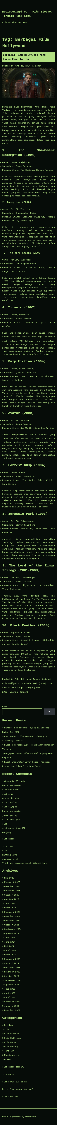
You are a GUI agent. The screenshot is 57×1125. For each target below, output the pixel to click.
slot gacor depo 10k (13, 828)
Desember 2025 (12, 886)
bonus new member (12, 785)
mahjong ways (9, 855)
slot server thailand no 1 (30, 438)
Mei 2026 (9, 878)
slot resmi (8, 846)
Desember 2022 (12, 1010)
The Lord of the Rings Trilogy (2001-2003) (27, 687)
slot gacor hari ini (42, 127)
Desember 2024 (12, 916)
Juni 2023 (9, 993)
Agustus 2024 (11, 933)
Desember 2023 (12, 967)
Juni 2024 (9, 942)
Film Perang (11, 1046)
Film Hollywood (22, 679)
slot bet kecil (10, 790)
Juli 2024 (9, 937)
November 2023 (12, 972)
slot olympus (9, 807)
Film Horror (11, 1042)
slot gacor (8, 839)
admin (38, 66)
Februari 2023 (12, 1002)
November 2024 (12, 920)
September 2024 (12, 929)
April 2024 (10, 950)
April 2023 (10, 997)
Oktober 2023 (11, 976)
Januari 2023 (11, 1006)
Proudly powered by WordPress (19, 1117)
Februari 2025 (12, 912)
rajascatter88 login (13, 781)
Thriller (9, 1051)
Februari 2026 (12, 882)
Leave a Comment (19, 692)
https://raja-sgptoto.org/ (17, 1089)
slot (4, 824)
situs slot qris (11, 819)
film (6, 1029)
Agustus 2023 (11, 984)
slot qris (7, 794)
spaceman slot (10, 859)
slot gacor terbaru (13, 1067)
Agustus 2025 (11, 899)
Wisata (8, 1059)
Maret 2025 (10, 908)
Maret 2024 (10, 955)
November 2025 (12, 891)
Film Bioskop (11, 1034)
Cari (4, 707)
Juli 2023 (9, 989)
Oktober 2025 (11, 895)
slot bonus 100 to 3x (14, 1082)
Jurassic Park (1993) (34, 683)
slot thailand (10, 802)
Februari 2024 (12, 959)
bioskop (8, 1025)
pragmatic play (10, 798)
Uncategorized (12, 1055)
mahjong (6, 832)
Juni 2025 (9, 903)
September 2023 (12, 980)
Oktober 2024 (11, 925)
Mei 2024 (9, 946)
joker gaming (9, 815)
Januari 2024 (11, 963)
